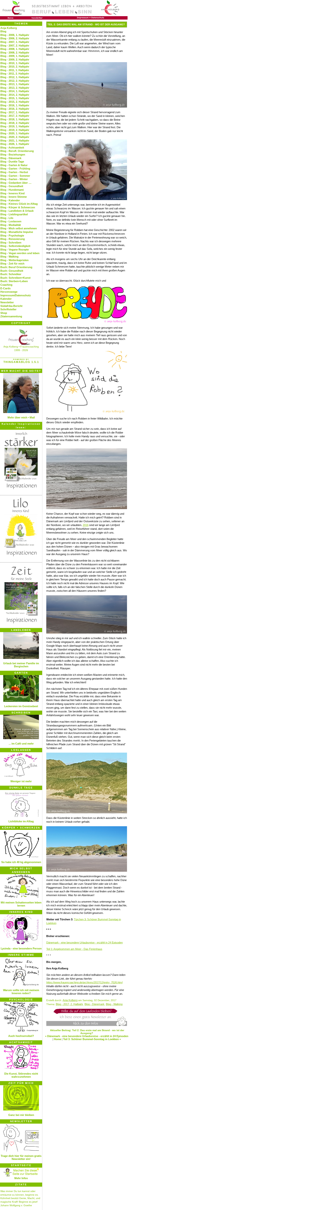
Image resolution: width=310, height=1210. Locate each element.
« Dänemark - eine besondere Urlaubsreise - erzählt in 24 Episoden (86, 1036)
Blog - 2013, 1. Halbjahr (14, 84)
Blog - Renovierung (12, 238)
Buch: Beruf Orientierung (16, 267)
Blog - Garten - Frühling (15, 168)
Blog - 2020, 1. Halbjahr (14, 133)
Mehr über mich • (18, 417)
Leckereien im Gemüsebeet (21, 706)
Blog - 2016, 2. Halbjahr (14, 108)
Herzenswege (8, 291)
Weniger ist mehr (21, 781)
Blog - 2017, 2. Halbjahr (69, 1004)
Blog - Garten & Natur (14, 165)
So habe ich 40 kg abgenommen (21, 862)
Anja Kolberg (70, 1000)
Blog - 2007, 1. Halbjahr (14, 41)
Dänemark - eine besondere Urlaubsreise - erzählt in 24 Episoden (84, 942)
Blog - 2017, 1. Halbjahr (14, 112)
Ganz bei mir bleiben (21, 1114)
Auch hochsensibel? (21, 1035)
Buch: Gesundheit (11, 270)
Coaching (6, 284)
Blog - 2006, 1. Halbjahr (14, 34)
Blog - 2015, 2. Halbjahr (14, 101)
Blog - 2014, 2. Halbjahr (14, 94)
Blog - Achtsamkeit (12, 147)
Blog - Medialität (10, 224)
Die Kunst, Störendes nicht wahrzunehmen (21, 1075)
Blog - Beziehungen (12, 154)
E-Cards (5, 288)
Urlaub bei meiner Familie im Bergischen (21, 665)
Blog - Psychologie (12, 235)
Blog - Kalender (10, 200)
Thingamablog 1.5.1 (21, 361)
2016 (85, 525)
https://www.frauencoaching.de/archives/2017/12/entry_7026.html (84, 982)
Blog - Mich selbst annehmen (18, 228)
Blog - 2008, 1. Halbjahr (14, 48)
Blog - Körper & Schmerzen (17, 207)
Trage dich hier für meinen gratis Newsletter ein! (21, 1157)
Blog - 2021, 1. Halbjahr (14, 140)
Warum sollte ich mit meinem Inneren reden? (21, 992)
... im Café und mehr (21, 743)
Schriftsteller (8, 309)
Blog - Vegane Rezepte (14, 249)
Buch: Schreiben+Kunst (15, 277)
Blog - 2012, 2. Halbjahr (14, 80)
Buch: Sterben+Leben (14, 281)
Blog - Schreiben (10, 242)
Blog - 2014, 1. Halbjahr (14, 91)
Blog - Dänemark (94, 1004)
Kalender (6, 298)
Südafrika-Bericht (11, 305)
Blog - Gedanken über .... (15, 182)
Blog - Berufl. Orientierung (17, 150)
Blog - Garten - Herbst (14, 172)
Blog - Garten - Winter (14, 179)
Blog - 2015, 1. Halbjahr (14, 98)
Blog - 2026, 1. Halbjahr (14, 143)
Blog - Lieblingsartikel (14, 214)
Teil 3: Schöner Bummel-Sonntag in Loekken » (92, 1039)
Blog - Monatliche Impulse (16, 231)
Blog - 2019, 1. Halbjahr (14, 126)
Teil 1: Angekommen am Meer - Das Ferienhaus (74, 949)
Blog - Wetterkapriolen (14, 260)
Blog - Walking (114, 1004)
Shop (3, 312)
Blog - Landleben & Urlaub (17, 210)
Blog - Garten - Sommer (15, 175)
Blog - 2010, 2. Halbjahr (14, 66)
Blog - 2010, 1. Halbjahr (14, 63)
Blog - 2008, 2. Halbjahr (14, 52)
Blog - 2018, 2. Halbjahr (14, 122)
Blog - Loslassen (10, 221)
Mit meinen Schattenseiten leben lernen (21, 904)
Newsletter (7, 302)
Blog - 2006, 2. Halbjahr (14, 38)
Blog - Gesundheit (11, 186)
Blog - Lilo (6, 217)
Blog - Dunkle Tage (12, 161)
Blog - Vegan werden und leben (19, 253)
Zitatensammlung (11, 316)
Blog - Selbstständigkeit (15, 245)
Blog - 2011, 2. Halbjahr (14, 73)
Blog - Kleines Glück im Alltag (19, 203)
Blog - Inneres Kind (12, 193)
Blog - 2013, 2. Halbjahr (14, 87)
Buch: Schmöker (10, 274)
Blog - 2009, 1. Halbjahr (14, 55)
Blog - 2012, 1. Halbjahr (14, 77)
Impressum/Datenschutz (15, 295)
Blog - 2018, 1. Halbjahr (14, 119)
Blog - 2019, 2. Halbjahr (14, 129)
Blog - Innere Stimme (13, 196)
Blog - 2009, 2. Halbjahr (14, 59)
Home (57, 1039)
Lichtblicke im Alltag (21, 821)
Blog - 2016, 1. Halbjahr (14, 105)
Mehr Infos (21, 1178)
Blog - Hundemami (12, 189)
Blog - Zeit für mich (12, 263)
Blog (3, 31)
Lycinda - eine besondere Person (21, 948)
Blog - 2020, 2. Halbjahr (14, 136)
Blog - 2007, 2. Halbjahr (14, 45)
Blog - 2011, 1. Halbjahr (14, 70)
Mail (32, 417)
